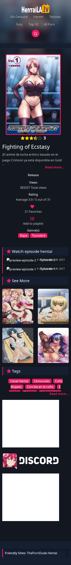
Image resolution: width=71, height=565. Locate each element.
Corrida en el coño (40, 387)
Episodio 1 (47, 269)
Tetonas (55, 17)
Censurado (42, 381)
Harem (38, 17)
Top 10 (33, 24)
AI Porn (49, 24)
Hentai (52, 553)
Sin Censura (18, 17)
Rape (23, 235)
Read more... (54, 167)
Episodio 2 (47, 260)
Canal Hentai (19, 381)
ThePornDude (37, 553)
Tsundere (38, 235)
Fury (19, 24)
